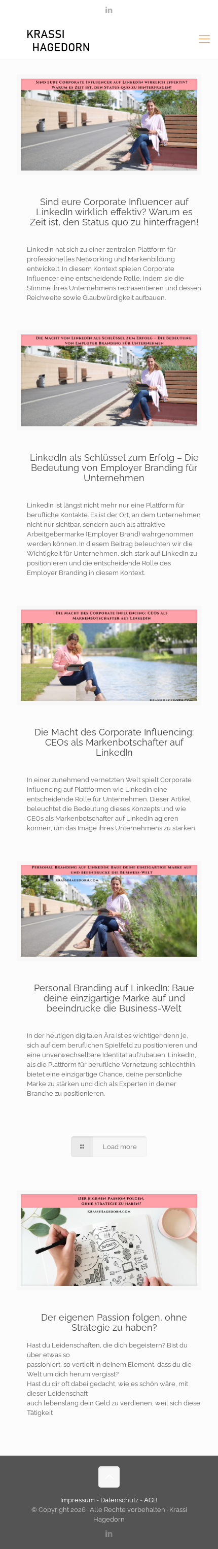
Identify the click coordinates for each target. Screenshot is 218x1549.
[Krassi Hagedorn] (109, 38)
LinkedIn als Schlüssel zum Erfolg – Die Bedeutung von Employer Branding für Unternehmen (114, 467)
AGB (151, 1500)
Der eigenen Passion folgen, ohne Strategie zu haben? (114, 1322)
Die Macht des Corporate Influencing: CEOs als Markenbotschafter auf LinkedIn (114, 742)
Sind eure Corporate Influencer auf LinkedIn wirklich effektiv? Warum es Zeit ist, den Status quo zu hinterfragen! (114, 211)
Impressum (78, 1500)
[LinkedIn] (109, 10)
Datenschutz (119, 1500)
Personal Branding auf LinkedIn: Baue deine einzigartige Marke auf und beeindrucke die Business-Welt (114, 998)
